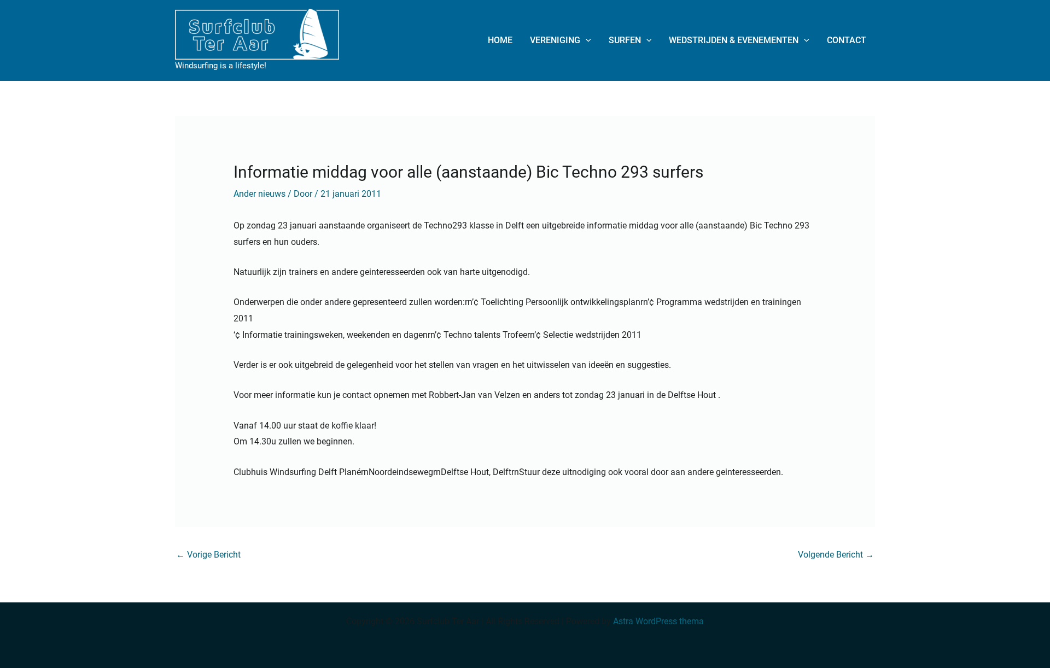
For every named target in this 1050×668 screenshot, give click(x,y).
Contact (846, 40)
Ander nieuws (259, 194)
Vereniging (555, 40)
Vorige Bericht (208, 554)
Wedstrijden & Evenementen (733, 40)
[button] (585, 40)
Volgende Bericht (836, 554)
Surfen (625, 40)
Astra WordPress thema (658, 621)
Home (500, 40)
